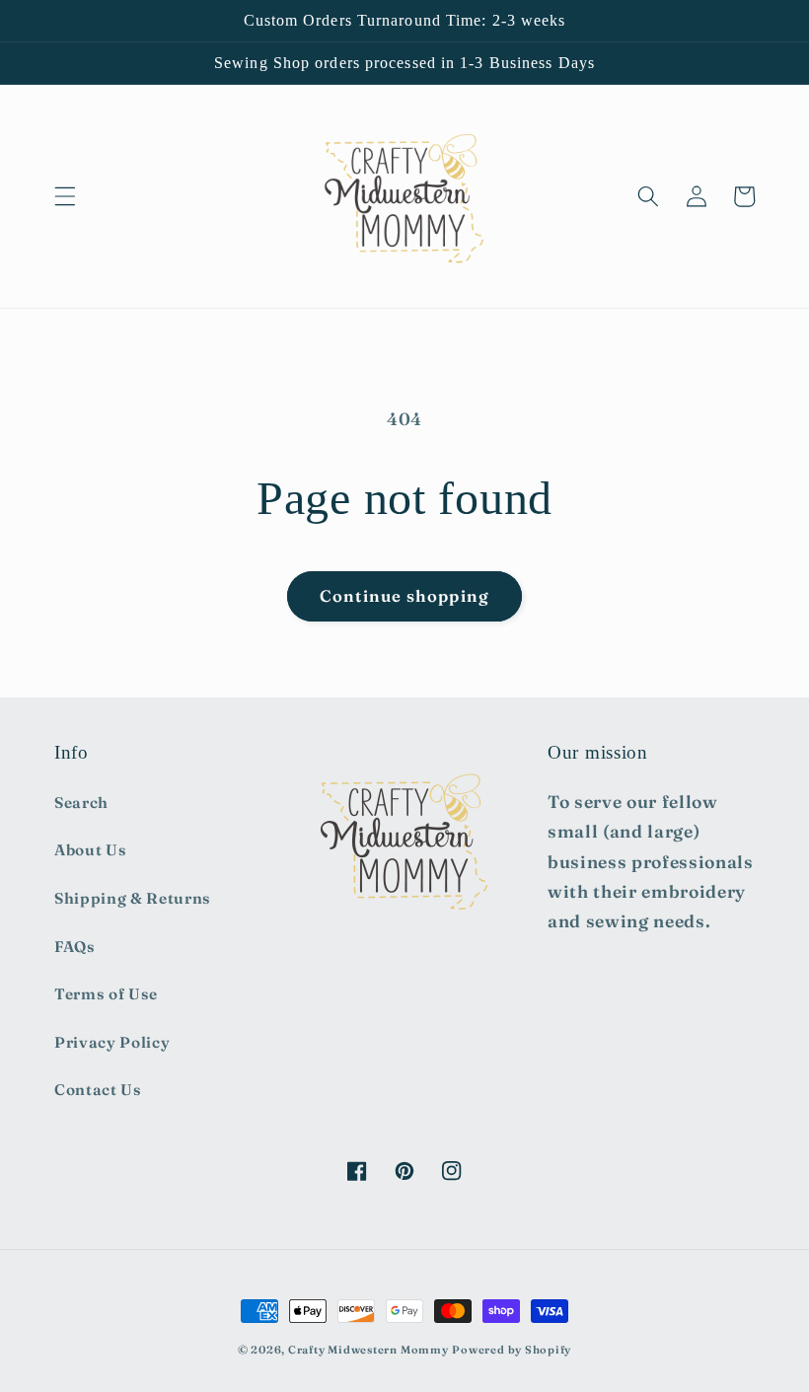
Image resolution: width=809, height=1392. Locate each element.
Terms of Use (106, 994)
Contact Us (98, 1089)
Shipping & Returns (132, 898)
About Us (90, 850)
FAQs (75, 946)
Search (81, 802)
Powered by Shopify (511, 1349)
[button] (65, 196)
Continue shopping (404, 596)
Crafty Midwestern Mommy (368, 1349)
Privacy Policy (112, 1042)
